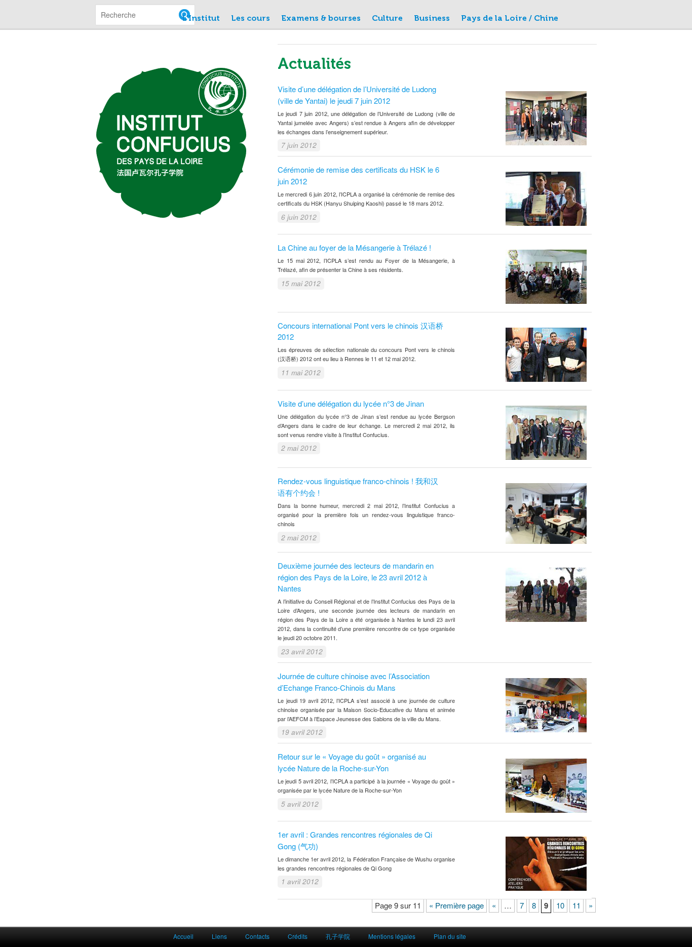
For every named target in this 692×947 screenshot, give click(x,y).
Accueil (183, 936)
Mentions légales (391, 936)
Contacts (257, 936)
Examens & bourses (321, 18)
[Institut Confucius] (171, 212)
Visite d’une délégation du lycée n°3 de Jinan (351, 403)
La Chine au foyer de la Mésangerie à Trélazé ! (354, 247)
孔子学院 (338, 936)
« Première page (456, 905)
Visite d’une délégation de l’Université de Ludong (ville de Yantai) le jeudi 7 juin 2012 (357, 95)
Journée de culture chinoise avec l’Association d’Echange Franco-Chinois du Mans (354, 681)
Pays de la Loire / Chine (509, 18)
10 (560, 905)
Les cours (250, 18)
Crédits (297, 936)
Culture (387, 18)
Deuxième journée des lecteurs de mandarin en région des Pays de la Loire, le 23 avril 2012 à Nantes (356, 577)
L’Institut (201, 18)
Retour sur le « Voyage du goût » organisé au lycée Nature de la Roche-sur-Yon (352, 762)
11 (576, 905)
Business (432, 18)
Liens (219, 936)
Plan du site (450, 936)
